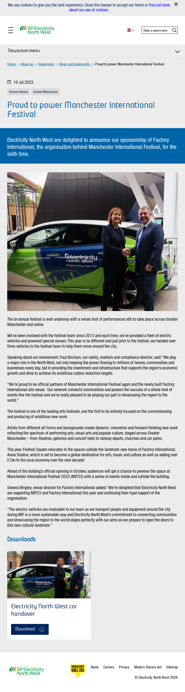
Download (25, 629)
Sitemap (172, 667)
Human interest (18, 92)
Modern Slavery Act (148, 667)
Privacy (124, 667)
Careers (108, 667)
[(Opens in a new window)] (78, 672)
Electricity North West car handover (44, 610)
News (95, 667)
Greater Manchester (45, 92)
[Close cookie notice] (176, 4)
